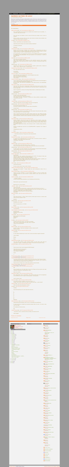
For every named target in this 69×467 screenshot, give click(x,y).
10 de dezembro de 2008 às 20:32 (26, 176)
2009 (12, 361)
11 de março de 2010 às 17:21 (28, 257)
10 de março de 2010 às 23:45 (25, 200)
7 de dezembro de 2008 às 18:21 (27, 48)
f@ (12, 286)
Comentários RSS (22, 13)
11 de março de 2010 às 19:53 (26, 266)
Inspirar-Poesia (12, 466)
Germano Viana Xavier (16, 68)
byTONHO (14, 244)
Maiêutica (46, 417)
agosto (13, 339)
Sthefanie (13, 143)
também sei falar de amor (21, 16)
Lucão (13, 214)
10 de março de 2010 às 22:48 (25, 193)
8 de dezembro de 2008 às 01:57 (29, 79)
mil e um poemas (47, 345)
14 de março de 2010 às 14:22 (22, 286)
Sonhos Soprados (48, 429)
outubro (13, 336)
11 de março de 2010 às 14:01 (28, 240)
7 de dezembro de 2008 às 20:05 (25, 64)
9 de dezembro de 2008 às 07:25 (25, 147)
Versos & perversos (48, 395)
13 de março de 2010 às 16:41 (25, 283)
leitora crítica (47, 338)
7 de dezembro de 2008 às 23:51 (26, 73)
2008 (12, 362)
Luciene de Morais (15, 79)
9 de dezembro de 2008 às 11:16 (27, 153)
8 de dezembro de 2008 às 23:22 (28, 137)
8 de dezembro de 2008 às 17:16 (25, 109)
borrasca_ (46, 350)
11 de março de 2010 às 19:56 (26, 273)
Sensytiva (46, 455)
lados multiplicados (48, 403)
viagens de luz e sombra (49, 420)
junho (13, 340)
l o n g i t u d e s (47, 447)
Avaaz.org (46, 452)
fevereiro (13, 358)
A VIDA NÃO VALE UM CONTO (50, 373)
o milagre (13, 353)
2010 (12, 333)
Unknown (13, 230)
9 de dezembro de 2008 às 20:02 (31, 167)
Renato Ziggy (14, 153)
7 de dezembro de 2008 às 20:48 (30, 68)
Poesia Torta (47, 383)
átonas (13, 352)
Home (11, 13)
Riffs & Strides (47, 380)
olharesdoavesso (15, 240)
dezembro (13, 334)
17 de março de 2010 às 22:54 (27, 310)
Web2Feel (45, 466)
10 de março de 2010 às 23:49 (27, 207)
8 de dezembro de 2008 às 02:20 (27, 84)
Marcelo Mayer (14, 207)
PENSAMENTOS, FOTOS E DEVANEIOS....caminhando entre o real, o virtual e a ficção (50, 358)
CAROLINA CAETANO (48, 378)
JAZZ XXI (46, 442)
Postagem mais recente (14, 317)
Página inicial (28, 317)
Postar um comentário (16, 315)
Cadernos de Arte (48, 434)
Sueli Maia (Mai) (18, 325)
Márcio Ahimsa (14, 30)
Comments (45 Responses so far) (16, 25)
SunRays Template (57, 466)
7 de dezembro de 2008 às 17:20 (27, 30)
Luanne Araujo (14, 310)
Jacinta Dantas (14, 48)
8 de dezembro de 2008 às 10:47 (25, 101)
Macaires (13, 226)
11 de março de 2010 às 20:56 (25, 279)
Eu (12, 40)
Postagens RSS (15, 13)
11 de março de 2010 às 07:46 (24, 214)
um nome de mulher (15, 351)
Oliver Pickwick (14, 171)
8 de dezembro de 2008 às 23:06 (27, 132)
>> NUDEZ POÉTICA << (48, 355)
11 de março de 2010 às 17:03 (25, 244)
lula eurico (14, 73)
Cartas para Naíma (48, 450)
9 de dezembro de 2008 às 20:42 (28, 171)
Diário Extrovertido (48, 368)
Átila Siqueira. (14, 84)
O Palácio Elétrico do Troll (49, 415)
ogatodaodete (47, 340)
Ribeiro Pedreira (15, 257)
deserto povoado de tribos (49, 427)
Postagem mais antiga (42, 317)
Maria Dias (14, 193)
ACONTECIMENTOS (48, 330)
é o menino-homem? (48, 390)
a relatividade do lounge (16, 349)
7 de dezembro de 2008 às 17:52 (23, 40)
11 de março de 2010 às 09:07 (22, 220)
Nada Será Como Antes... (49, 361)
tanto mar (46, 325)
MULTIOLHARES (47, 460)
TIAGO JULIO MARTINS (16, 167)
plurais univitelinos (15, 347)
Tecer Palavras (47, 371)
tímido (13, 350)
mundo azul (14, 176)
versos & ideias (47, 410)
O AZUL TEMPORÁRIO (48, 366)
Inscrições (46, 397)
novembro (13, 335)
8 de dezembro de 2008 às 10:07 (25, 93)
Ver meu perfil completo (19, 328)
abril (13, 342)
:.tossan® (13, 101)
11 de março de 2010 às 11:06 (25, 230)
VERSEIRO (46, 352)
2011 (12, 332)
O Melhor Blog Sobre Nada (49, 432)
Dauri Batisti (14, 118)
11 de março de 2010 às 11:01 (25, 226)
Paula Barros (14, 132)
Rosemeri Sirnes (15, 137)
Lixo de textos (47, 422)
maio (13, 341)
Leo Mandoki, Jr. (47, 457)
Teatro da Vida (47, 385)
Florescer (46, 405)
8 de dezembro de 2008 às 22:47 (27, 118)
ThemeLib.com (50, 466)
